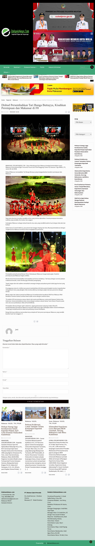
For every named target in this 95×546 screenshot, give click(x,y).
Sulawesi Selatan (30, 67)
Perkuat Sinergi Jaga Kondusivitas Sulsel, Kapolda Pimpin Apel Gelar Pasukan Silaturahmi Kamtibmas (11, 431)
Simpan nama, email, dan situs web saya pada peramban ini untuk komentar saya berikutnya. (30, 397)
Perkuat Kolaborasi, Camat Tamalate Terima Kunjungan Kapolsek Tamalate (34, 427)
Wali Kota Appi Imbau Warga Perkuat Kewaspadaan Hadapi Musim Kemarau (81, 77)
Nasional (17, 67)
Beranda (6, 67)
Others (6, 72)
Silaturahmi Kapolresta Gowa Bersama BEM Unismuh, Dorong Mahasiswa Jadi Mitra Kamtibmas (20, 78)
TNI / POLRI (17, 423)
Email (5, 380)
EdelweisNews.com (53, 543)
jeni (16, 329)
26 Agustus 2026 (7, 438)
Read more (4, 472)
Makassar (12, 112)
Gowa (50, 421)
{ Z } (45, 543)
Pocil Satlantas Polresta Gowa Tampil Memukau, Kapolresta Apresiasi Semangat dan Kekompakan (51, 78)
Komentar (6, 347)
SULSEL (17, 112)
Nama (5, 372)
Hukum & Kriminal (54, 67)
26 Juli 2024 (5, 112)
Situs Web (6, 388)
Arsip (76, 119)
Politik (42, 67)
